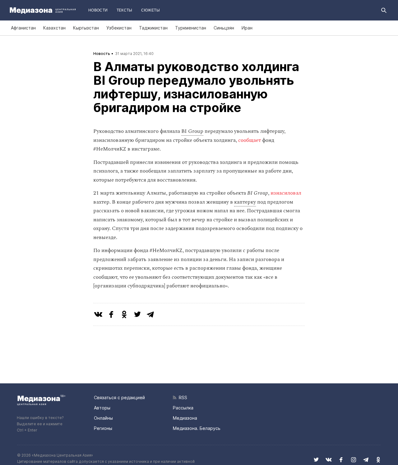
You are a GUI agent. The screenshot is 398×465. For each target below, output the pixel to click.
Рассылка (183, 407)
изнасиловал (286, 193)
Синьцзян (224, 27)
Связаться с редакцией (119, 397)
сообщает (249, 140)
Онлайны (103, 418)
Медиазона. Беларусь (196, 428)
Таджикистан (153, 27)
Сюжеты (150, 10)
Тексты (124, 10)
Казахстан (54, 27)
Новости (98, 10)
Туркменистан (190, 27)
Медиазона (185, 418)
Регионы (103, 428)
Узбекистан (119, 27)
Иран (247, 27)
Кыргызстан (86, 27)
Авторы (102, 407)
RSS (181, 397)
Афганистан (23, 27)
